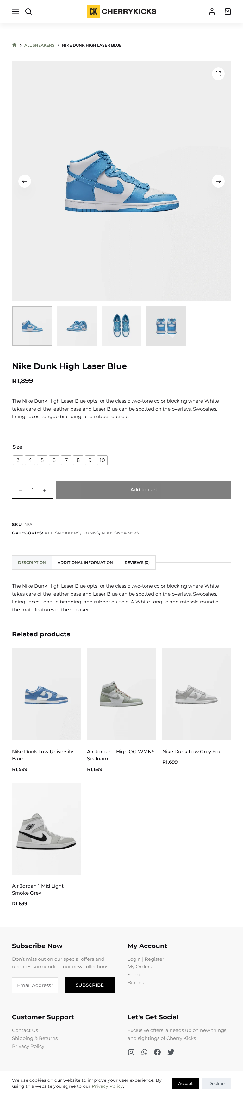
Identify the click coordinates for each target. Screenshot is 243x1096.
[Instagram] (131, 1052)
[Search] (28, 11)
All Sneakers (62, 532)
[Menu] (15, 11)
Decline (217, 1083)
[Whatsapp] (144, 1052)
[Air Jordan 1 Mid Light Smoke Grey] (46, 828)
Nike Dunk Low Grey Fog (192, 752)
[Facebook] (157, 1052)
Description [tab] (32, 562)
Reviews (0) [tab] (137, 562)
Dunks (90, 532)
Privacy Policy (107, 1086)
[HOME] (14, 45)
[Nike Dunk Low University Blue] (46, 694)
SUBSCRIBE (90, 985)
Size (17, 447)
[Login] (212, 11)
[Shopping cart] (228, 11)
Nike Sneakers (120, 532)
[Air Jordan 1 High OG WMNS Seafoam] (121, 694)
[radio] (18, 460)
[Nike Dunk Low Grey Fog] (196, 694)
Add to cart (143, 490)
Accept (185, 1083)
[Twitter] (170, 1052)
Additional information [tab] (85, 562)
